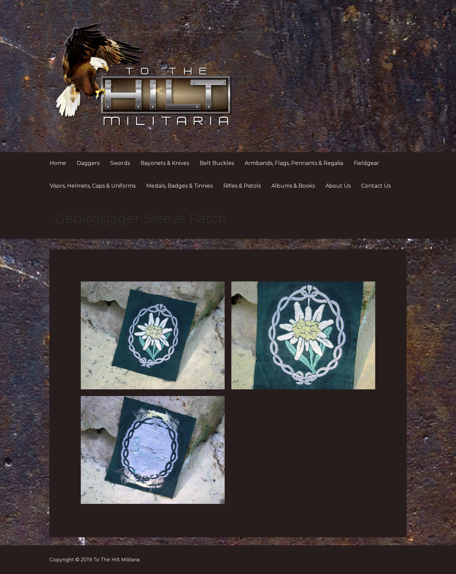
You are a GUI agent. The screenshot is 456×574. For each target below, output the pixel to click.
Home (58, 163)
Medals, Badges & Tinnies (179, 186)
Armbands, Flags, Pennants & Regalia (294, 163)
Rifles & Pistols (242, 186)
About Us (338, 186)
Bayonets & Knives (165, 163)
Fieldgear (366, 163)
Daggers (88, 163)
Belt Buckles (217, 163)
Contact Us (376, 186)
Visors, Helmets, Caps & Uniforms (93, 186)
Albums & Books (293, 186)
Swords (120, 163)
